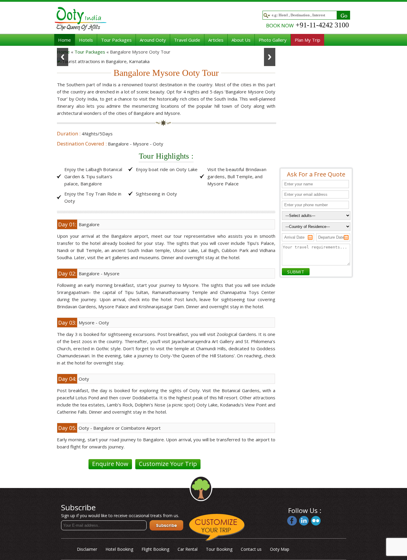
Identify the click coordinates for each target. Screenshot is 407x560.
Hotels (86, 40)
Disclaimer (87, 549)
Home (64, 40)
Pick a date (310, 237)
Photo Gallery (273, 40)
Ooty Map (279, 549)
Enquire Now (110, 464)
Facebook (292, 520)
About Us (241, 40)
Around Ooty (153, 40)
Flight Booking (155, 549)
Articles (215, 40)
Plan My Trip (307, 40)
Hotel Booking (119, 549)
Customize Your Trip (168, 464)
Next (269, 57)
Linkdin (304, 520)
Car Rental (188, 549)
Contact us (251, 549)
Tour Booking (219, 549)
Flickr (316, 520)
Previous (62, 57)
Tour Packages (116, 40)
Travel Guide (187, 40)
